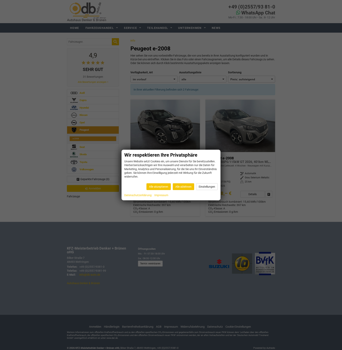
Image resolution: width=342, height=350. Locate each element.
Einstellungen (207, 186)
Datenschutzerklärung (138, 195)
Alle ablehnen (183, 186)
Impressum (161, 195)
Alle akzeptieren (158, 186)
